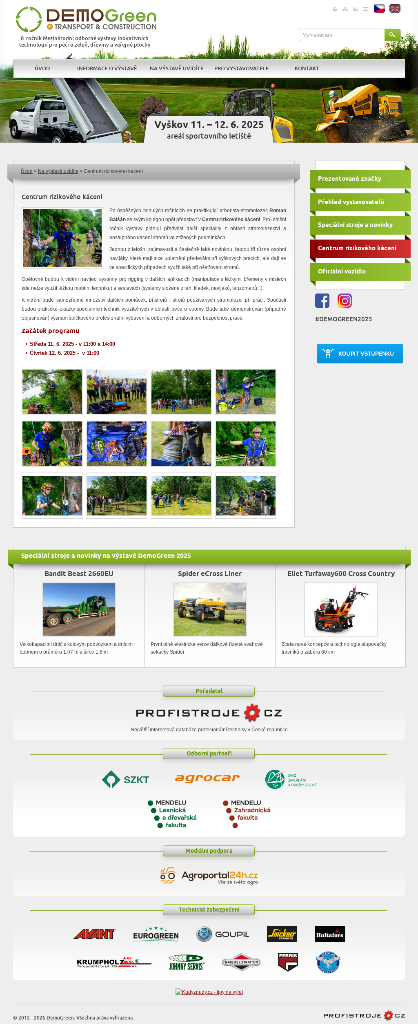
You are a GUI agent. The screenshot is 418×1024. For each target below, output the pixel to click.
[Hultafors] (330, 932)
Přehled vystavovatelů (351, 202)
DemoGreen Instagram (345, 301)
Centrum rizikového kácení (357, 248)
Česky (379, 8)
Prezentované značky (349, 179)
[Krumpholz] (114, 960)
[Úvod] (334, 9)
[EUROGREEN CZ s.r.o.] (156, 932)
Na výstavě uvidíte (58, 171)
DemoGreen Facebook (322, 301)
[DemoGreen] (86, 19)
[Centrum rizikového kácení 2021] (62, 238)
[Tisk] (355, 9)
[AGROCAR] (207, 778)
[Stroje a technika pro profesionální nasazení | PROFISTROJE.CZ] (209, 722)
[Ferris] (288, 960)
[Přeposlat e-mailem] (365, 9)
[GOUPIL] (223, 932)
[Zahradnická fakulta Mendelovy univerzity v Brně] (246, 813)
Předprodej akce (360, 353)
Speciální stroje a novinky (355, 225)
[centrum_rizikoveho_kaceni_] (52, 496)
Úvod (27, 171)
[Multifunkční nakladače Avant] (95, 932)
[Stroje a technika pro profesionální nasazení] (364, 1020)
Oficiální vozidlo (342, 271)
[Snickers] (282, 932)
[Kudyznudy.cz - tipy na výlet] (209, 992)
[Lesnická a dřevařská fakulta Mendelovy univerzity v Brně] (172, 813)
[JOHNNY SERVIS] (187, 960)
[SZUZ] (291, 778)
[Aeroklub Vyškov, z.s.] (328, 960)
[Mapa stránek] (344, 9)
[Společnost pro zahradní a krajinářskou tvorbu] (125, 778)
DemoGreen (60, 1018)
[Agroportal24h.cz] (209, 876)
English (395, 8)
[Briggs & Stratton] (241, 960)
